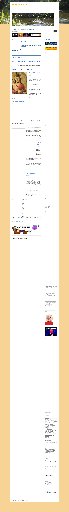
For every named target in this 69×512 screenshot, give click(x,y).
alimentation (47, 418)
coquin (50, 421)
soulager (51, 435)
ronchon (52, 433)
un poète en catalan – (48, 442)
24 (45, 467)
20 (50, 466)
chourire (52, 420)
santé (55, 433)
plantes (54, 431)
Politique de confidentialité (15, 500)
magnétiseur (48, 430)
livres (46, 429)
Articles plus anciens (15, 248)
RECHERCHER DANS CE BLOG (49, 29)
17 (45, 466)
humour (47, 427)
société (47, 435)
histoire (51, 426)
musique (53, 430)
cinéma (55, 420)
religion (52, 432)
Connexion (46, 481)
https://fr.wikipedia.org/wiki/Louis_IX (24, 69)
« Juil (46, 469)
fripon (46, 426)
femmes (54, 425)
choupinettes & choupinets (27, 241)
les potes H (32, 241)
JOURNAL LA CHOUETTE (19, 4)
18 (47, 466)
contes (47, 421)
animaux (55, 418)
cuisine (55, 421)
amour (51, 418)
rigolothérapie (47, 433)
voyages (47, 437)
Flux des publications (48, 482)
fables (51, 425)
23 (55, 466)
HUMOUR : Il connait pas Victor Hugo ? (50, 301)
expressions (47, 425)
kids (50, 427)
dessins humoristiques (50, 422)
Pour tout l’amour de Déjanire (49, 304)
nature (47, 431)
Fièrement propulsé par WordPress (24, 500)
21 (52, 466)
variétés (47, 436)
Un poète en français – (48, 450)
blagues (51, 419)
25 (47, 467)
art (45, 419)
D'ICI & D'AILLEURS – (48, 452)
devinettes (46, 424)
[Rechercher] (55, 31)
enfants (50, 424)
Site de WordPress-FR (48, 484)
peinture (51, 431)
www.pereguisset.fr (47, 206)
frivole (48, 426)
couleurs (52, 421)
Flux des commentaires (48, 483)
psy (50, 432)
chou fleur (22, 241)
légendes (49, 429)
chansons (48, 420)
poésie (47, 432)
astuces (47, 419)
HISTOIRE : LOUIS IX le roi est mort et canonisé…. (23, 29)
